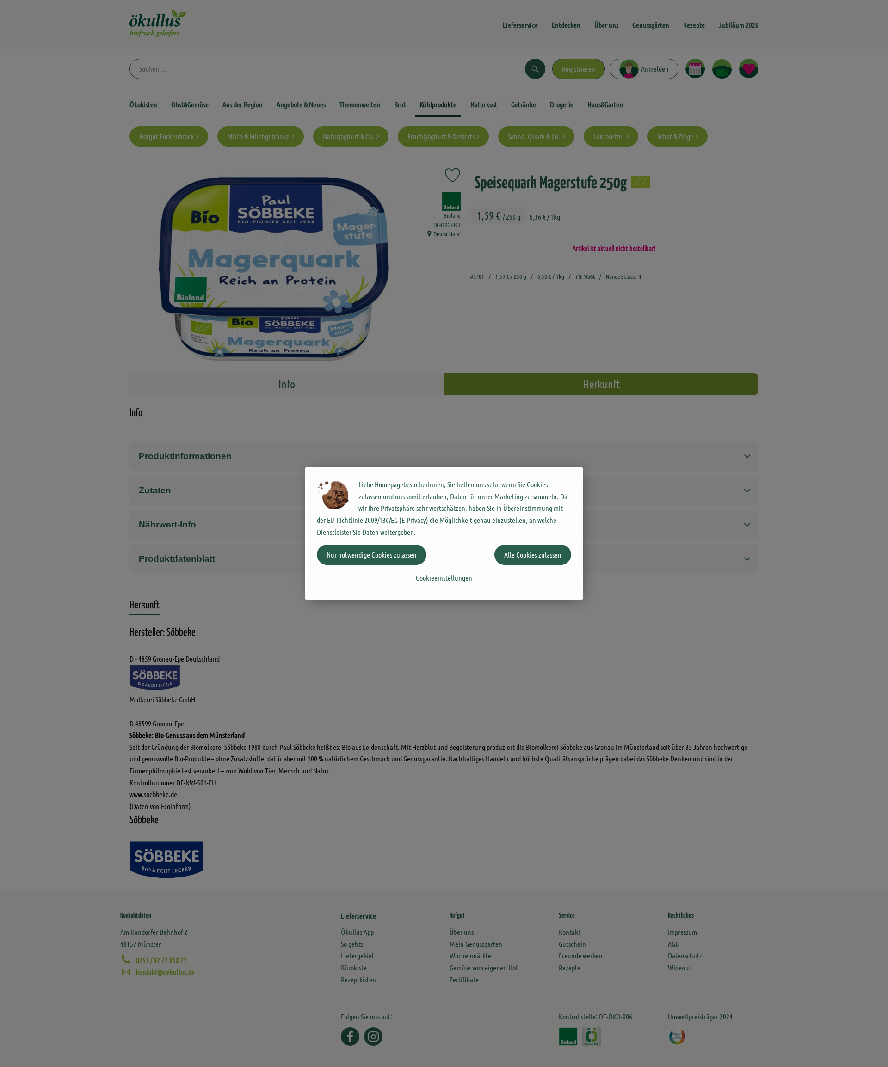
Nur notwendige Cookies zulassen (372, 554)
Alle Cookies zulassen (532, 554)
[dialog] (444, 533)
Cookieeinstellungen (444, 577)
